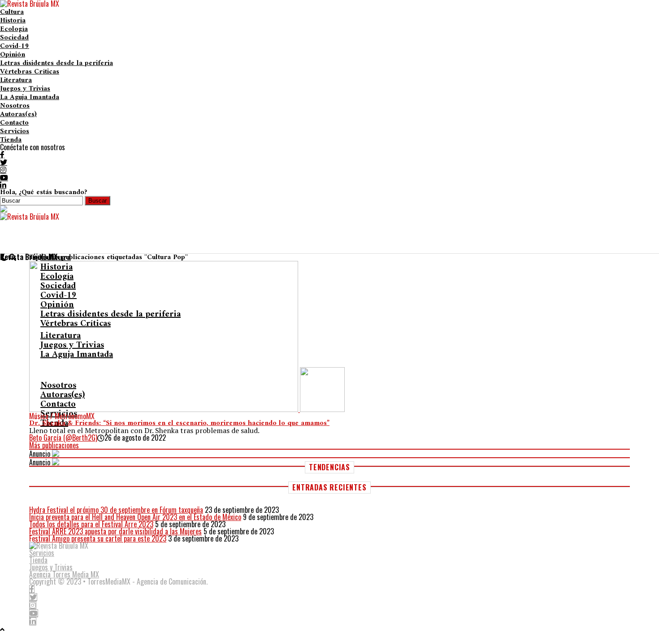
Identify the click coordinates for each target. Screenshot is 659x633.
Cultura (12, 12)
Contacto (14, 123)
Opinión (12, 54)
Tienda (11, 140)
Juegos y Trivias (25, 88)
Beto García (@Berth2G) (63, 437)
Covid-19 (14, 46)
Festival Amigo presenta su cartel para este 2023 (97, 538)
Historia (13, 20)
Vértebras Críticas (29, 71)
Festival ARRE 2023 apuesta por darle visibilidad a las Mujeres (115, 531)
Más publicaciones (54, 445)
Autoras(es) (18, 114)
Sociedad (14, 37)
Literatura (16, 80)
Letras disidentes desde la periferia (56, 63)
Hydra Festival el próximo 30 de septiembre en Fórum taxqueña (116, 509)
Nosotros (15, 106)
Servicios (14, 131)
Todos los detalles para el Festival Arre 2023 (91, 524)
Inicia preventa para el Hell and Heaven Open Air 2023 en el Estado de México (135, 517)
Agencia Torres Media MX (64, 574)
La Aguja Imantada (29, 97)
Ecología (14, 29)
